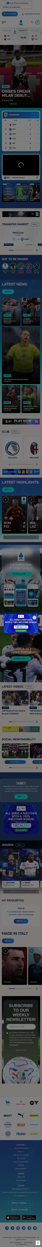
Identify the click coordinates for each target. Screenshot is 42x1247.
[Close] (34, 617)
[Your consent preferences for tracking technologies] (38, 1243)
